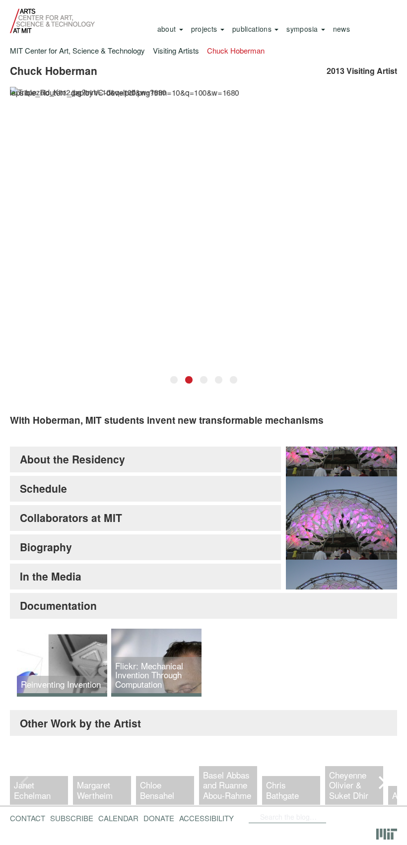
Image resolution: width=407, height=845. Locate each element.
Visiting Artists (176, 50)
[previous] (26, 783)
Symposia (303, 29)
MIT (386, 834)
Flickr (344, 816)
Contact (27, 818)
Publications (253, 29)
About (167, 29)
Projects (205, 29)
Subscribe (71, 818)
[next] (381, 783)
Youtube (370, 816)
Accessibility (206, 818)
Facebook (329, 816)
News (341, 29)
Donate (158, 818)
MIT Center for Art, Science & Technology (77, 50)
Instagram (332, 832)
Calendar (118, 818)
